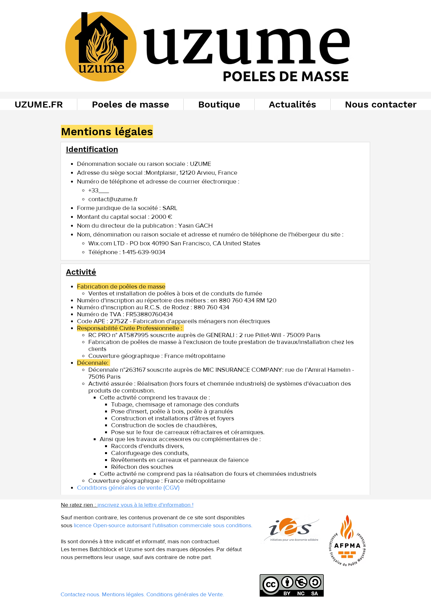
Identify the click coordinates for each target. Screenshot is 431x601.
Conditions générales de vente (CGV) (129, 487)
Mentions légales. (123, 594)
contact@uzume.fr (113, 198)
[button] (130, 104)
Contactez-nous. (80, 594)
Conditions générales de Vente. (185, 594)
